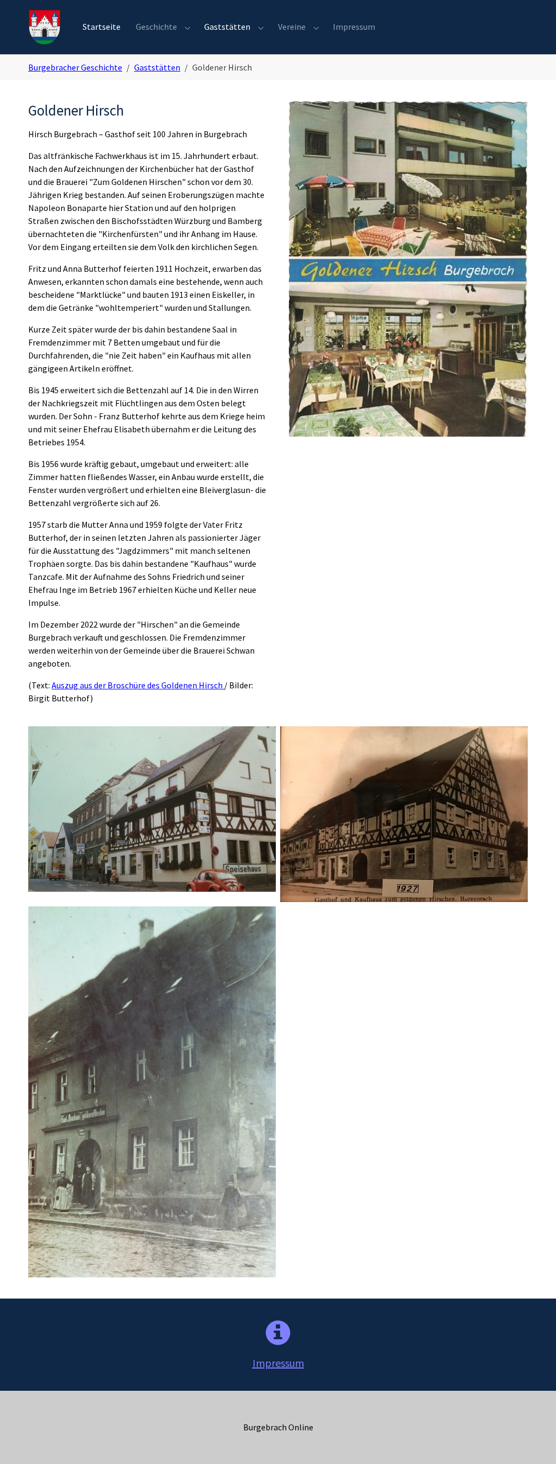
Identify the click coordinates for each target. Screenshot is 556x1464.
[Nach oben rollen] (532, 1440)
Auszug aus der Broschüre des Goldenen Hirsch (138, 685)
